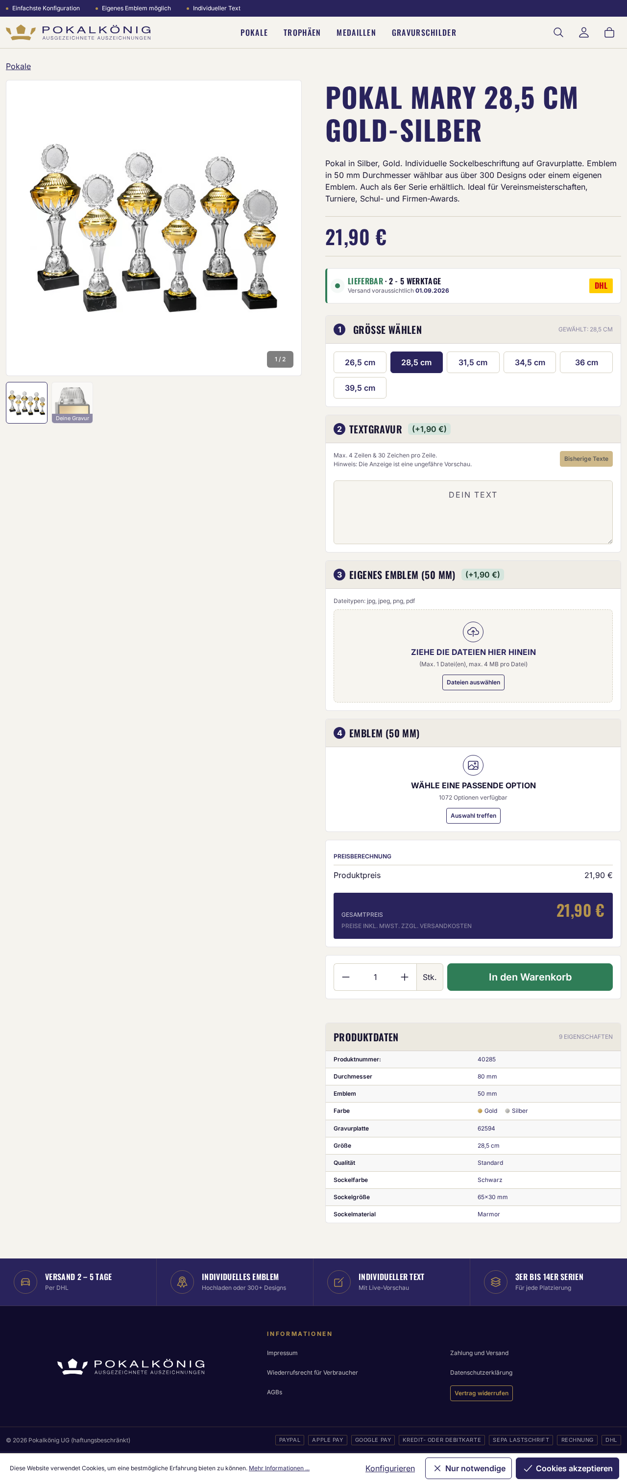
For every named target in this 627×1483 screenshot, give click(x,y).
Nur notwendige (475, 1468)
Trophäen (302, 32)
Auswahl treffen (473, 815)
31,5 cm (472, 362)
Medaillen (356, 32)
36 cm (586, 362)
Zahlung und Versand (479, 1353)
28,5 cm (416, 362)
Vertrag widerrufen (481, 1393)
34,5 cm (530, 362)
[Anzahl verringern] (346, 977)
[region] (154, 228)
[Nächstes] (281, 228)
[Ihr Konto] (584, 32)
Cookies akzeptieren (574, 1468)
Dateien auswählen (473, 682)
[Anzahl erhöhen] (405, 977)
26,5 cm (360, 362)
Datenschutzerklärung (481, 1372)
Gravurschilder (424, 32)
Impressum (282, 1353)
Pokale (254, 32)
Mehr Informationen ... (279, 1468)
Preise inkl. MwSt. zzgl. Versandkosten (406, 926)
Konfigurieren (390, 1468)
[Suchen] (558, 32)
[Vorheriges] (26, 228)
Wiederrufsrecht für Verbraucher (312, 1372)
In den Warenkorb (530, 977)
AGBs (274, 1392)
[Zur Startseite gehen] (78, 33)
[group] (153, 228)
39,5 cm (360, 388)
